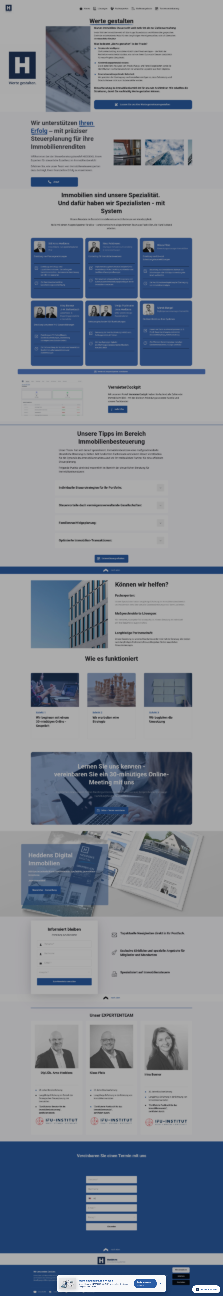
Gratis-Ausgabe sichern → (144, 1283)
